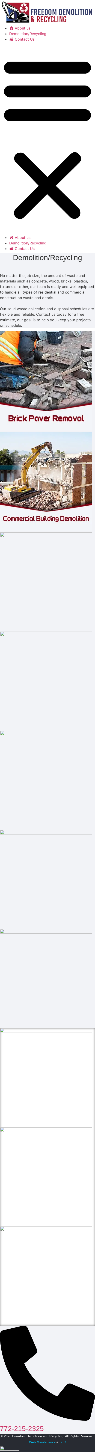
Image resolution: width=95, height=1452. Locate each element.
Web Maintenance (42, 1442)
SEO (62, 1442)
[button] (47, 138)
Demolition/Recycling (27, 33)
